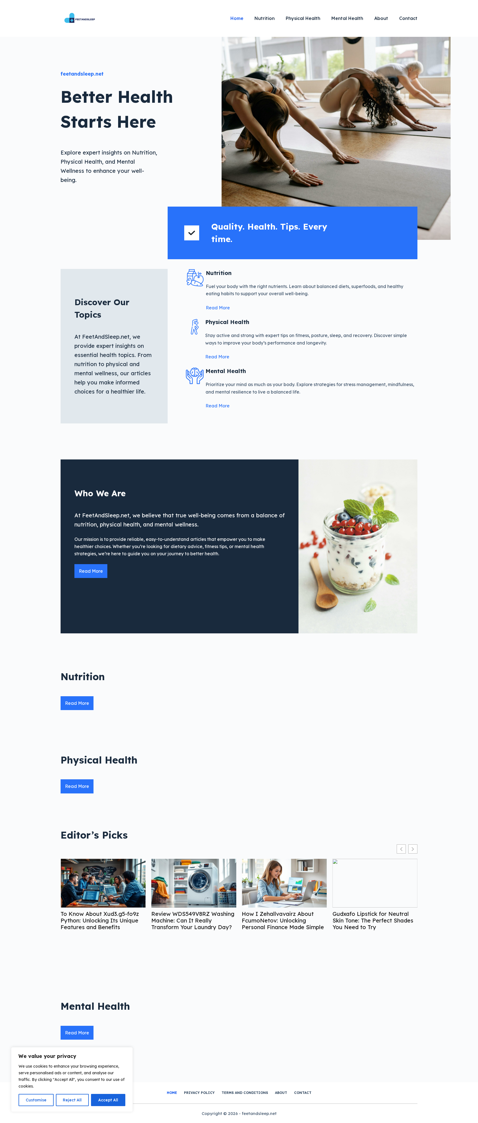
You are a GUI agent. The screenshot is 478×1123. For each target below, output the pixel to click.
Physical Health (303, 18)
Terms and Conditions (245, 1093)
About (381, 18)
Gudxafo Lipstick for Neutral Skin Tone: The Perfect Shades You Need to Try (372, 921)
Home (236, 18)
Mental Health (347, 18)
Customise (36, 1100)
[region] (72, 1079)
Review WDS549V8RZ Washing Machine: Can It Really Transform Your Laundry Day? (192, 921)
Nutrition (264, 18)
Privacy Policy (199, 1093)
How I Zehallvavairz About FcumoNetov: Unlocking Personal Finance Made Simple (283, 921)
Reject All (72, 1100)
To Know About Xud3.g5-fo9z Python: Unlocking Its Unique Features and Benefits (100, 921)
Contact (408, 18)
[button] (412, 849)
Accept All (108, 1100)
